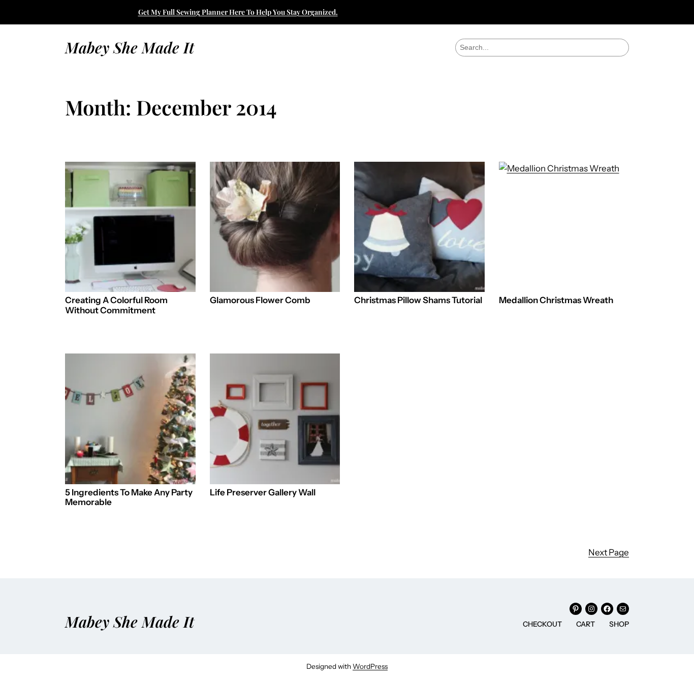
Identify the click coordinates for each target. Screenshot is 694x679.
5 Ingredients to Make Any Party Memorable (129, 498)
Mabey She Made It (129, 47)
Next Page (608, 552)
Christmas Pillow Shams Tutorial (418, 300)
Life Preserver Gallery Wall (263, 492)
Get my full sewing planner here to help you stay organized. (238, 12)
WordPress (370, 666)
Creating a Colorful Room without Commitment (116, 305)
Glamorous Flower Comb (260, 300)
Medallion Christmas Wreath (556, 300)
